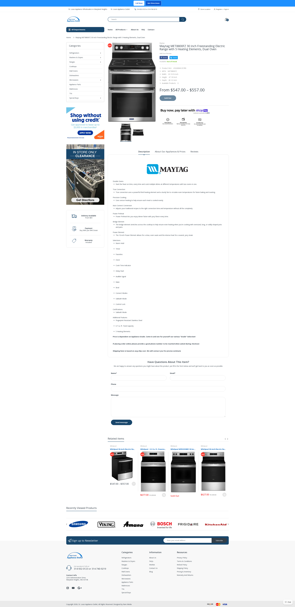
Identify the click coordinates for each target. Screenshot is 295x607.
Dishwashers (74, 75)
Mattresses (73, 89)
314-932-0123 (141, 9)
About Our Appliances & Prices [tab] (170, 151)
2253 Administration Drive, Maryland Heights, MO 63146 (77, 579)
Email (172, 373)
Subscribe (219, 540)
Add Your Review (165, 53)
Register (219, 9)
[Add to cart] (164, 495)
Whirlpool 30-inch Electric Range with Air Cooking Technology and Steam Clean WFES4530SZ (214, 449)
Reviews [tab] (194, 151)
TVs (70, 93)
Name (114, 373)
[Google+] (79, 588)
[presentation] (225, 439)
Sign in (226, 9)
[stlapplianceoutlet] (85, 19)
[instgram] (67, 589)
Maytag (162, 43)
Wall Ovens (73, 71)
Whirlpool (113, 446)
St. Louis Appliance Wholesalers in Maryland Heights (87, 9)
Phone (113, 384)
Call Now (139, 3)
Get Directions (153, 3)
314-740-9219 (152, 9)
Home (68, 37)
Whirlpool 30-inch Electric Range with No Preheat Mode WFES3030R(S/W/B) (123, 449)
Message (115, 395)
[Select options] (134, 484)
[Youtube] (73, 589)
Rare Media (127, 604)
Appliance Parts (75, 84)
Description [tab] (144, 151)
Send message (121, 422)
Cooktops (73, 66)
